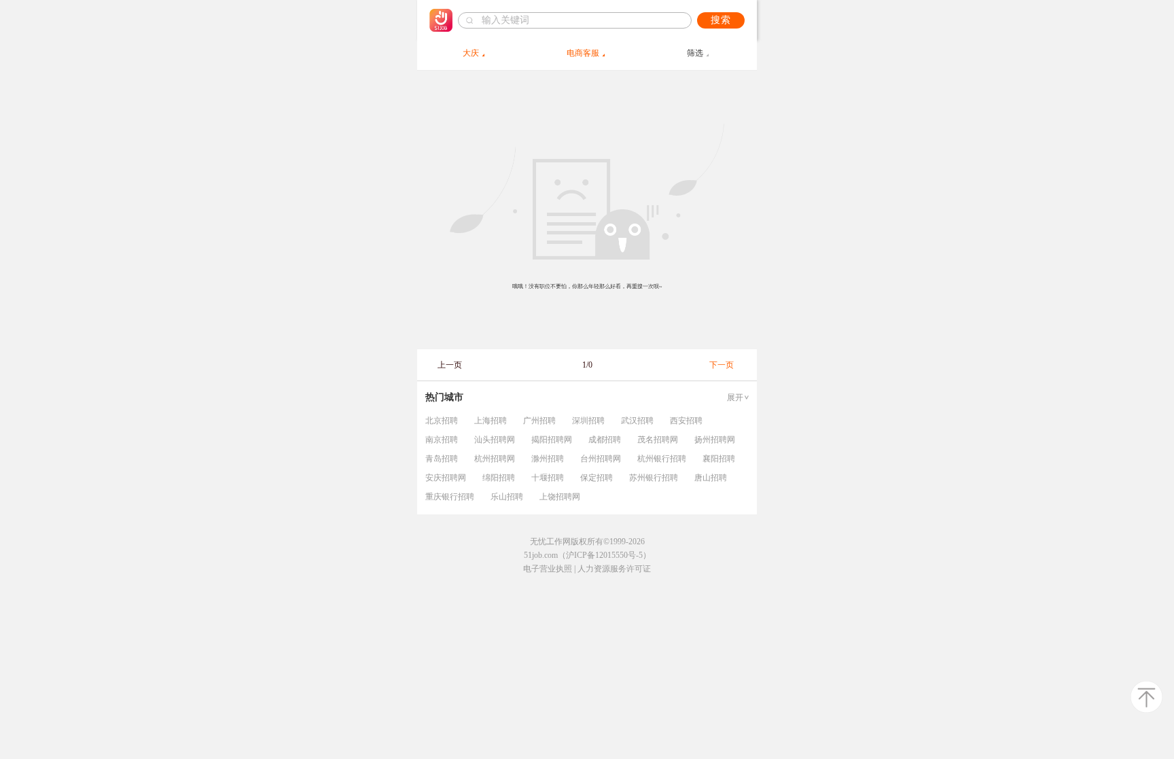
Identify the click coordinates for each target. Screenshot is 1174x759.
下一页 (721, 365)
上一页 (450, 365)
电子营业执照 (547, 568)
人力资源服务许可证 (614, 568)
